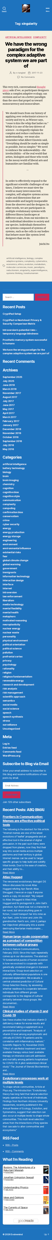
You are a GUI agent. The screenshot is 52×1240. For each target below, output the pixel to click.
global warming (12, 564)
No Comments (28, 77)
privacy (7, 660)
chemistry (9, 484)
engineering (10, 540)
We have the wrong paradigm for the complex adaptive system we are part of (26, 55)
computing (9, 508)
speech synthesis (13, 716)
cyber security (11, 524)
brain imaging (11, 480)
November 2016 (12, 433)
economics (11, 264)
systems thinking (14, 273)
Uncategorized (11, 728)
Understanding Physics (15, 1187)
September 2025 (12, 377)
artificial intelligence (18, 37)
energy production (13, 532)
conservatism (11, 516)
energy (7, 528)
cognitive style (11, 496)
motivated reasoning (15, 620)
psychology (9, 664)
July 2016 (8, 445)
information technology (16, 576)
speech (7, 712)
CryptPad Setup (12, 313)
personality (9, 636)
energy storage (12, 536)
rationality (9, 668)
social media (10, 704)
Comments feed (12, 751)
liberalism (8, 600)
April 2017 (8, 413)
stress (6, 720)
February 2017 (11, 421)
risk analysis (10, 688)
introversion (10, 592)
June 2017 (9, 405)
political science (12, 648)
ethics (20, 264)
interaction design (13, 580)
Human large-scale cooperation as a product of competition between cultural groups (25, 940)
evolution (29, 264)
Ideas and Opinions (13, 1197)
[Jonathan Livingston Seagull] (46, 1179)
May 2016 (8, 449)
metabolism (39, 264)
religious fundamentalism (17, 676)
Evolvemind (17, 1234)
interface (8, 584)
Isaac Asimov (9, 1189)
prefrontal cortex (12, 656)
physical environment (15, 640)
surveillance (10, 724)
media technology (13, 604)
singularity (25, 270)
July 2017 (8, 401)
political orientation (14, 644)
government (10, 568)
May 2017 (8, 409)
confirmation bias (13, 512)
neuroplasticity (11, 624)
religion (7, 672)
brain (6, 476)
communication (12, 500)
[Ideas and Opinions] (46, 1200)
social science (11, 708)
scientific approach (14, 696)
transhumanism (30, 273)
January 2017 (11, 425)
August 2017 (10, 397)
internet (7, 588)
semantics (9, 700)
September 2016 (12, 441)
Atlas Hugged (12, 877)
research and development (18, 684)
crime (6, 520)
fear (5, 556)
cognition (8, 488)
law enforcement (12, 596)
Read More (9, 872)
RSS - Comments (14, 1151)
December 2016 (12, 429)
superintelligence (39, 270)
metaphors (9, 616)
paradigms (39, 267)
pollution (8, 652)
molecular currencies (16, 267)
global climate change (15, 560)
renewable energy (13, 680)
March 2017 (9, 417)
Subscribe (12, 794)
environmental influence (17, 548)
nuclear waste (11, 632)
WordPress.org (11, 755)
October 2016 (11, 437)
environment (10, 544)
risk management (13, 692)
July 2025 (8, 381)
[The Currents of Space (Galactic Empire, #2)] (46, 1210)
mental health (11, 612)
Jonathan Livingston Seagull (18, 1177)
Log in (6, 743)
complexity (40, 37)
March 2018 (9, 389)
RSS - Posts (11, 1145)
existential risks (12, 552)
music (30, 267)
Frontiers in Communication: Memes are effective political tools (24, 821)
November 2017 (12, 393)
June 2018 (9, 385)
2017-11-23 (37, 72)
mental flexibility (12, 608)
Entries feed (10, 747)
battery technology (14, 468)
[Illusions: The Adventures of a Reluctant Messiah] (46, 1170)
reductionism (12, 270)
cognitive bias (11, 492)
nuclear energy (11, 628)
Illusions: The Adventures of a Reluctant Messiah (19, 1169)
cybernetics (41, 261)
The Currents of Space (15, 1207)
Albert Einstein (9, 1199)
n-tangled (21, 72)
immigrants (9, 572)
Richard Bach (9, 1172)
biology (30, 258)
